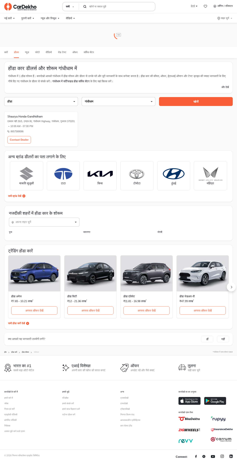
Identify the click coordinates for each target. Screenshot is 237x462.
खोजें (195, 101)
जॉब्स (6, 403)
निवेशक (7, 425)
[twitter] (203, 457)
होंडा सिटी (72, 296)
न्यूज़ (27, 52)
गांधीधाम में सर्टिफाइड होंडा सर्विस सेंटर (71, 81)
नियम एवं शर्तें (9, 409)
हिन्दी (193, 6)
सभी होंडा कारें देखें (16, 323)
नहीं (223, 339)
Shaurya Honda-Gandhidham (25, 116)
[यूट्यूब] (213, 457)
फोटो (37, 52)
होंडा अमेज (16, 296)
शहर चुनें (225, 18)
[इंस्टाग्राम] (222, 457)
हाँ (207, 339)
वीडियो (49, 52)
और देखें (225, 87)
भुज (10, 232)
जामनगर (86, 232)
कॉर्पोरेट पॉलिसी (10, 420)
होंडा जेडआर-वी (187, 296)
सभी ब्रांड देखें (14, 196)
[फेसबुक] (196, 457)
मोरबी (160, 232)
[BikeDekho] (189, 418)
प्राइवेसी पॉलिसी (10, 414)
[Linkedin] (231, 457)
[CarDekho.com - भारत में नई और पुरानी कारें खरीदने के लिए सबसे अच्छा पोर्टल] (20, 7)
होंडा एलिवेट (129, 296)
